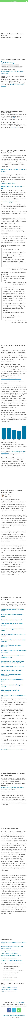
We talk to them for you (7, 71)
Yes (16, 1002)
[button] (26, 1)
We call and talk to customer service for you (12, 946)
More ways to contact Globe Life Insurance (11, 960)
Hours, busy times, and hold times (9, 953)
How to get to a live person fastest (9, 951)
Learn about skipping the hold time (9, 202)
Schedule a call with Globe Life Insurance (11, 379)
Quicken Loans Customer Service (9, 989)
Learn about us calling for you (8, 183)
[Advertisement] (14, 98)
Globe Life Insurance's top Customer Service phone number (13, 943)
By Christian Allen (9, 495)
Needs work (21, 1002)
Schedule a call (4, 73)
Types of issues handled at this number (11, 955)
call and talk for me (17, 451)
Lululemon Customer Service (8, 992)
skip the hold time (15, 127)
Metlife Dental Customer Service (9, 987)
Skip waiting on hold (19, 71)
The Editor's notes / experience (8, 958)
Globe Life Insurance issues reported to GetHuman (13, 750)
